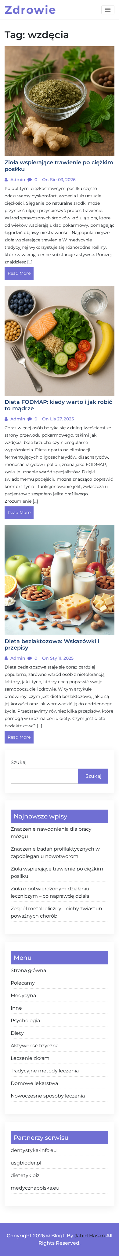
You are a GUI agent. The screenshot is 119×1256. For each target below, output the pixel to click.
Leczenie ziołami (31, 1058)
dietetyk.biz (25, 1175)
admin (17, 179)
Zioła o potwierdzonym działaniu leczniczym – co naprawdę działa (50, 892)
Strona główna (28, 970)
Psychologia (25, 1020)
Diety (17, 1033)
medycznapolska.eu (35, 1188)
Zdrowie (30, 10)
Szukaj (19, 762)
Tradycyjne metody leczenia (45, 1071)
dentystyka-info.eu (34, 1150)
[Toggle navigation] (107, 9)
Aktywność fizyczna (35, 1046)
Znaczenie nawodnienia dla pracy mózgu (51, 832)
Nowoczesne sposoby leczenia (48, 1096)
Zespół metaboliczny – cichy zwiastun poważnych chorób (56, 912)
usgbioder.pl (26, 1163)
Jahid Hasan (89, 1236)
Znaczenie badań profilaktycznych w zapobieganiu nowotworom (55, 852)
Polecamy (23, 983)
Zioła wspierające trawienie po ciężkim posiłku (57, 872)
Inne (16, 1008)
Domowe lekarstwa (34, 1083)
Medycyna (23, 995)
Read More (19, 273)
